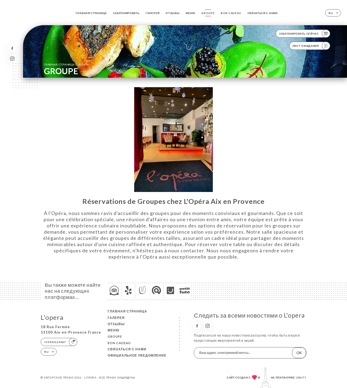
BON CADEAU (231, 13)
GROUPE (207, 13)
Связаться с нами (263, 13)
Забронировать (126, 13)
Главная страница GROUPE (66, 64)
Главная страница (91, 13)
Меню (190, 13)
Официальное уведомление (137, 355)
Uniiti (301, 377)
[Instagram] (12, 59)
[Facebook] (12, 48)
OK (299, 353)
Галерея (153, 13)
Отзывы (172, 13)
